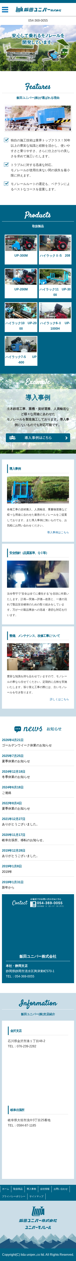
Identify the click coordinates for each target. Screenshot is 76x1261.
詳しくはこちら (59, 699)
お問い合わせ (61, 1189)
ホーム (5, 1189)
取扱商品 (18, 1189)
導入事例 (31, 1189)
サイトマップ (36, 1196)
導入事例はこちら (58, 532)
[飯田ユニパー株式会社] (38, 9)
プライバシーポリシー (13, 1196)
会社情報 (44, 1189)
